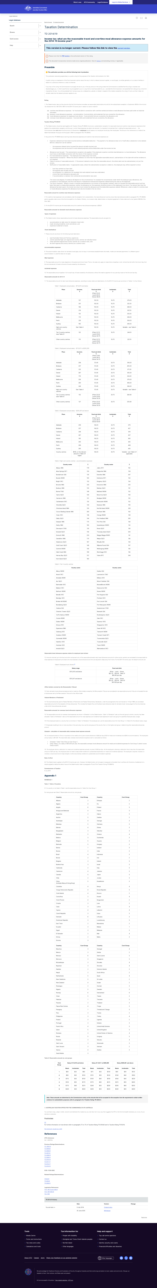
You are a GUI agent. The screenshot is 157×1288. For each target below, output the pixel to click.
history (99, 61)
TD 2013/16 (47, 1166)
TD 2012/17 (47, 1164)
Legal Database (102, 2)
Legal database (14, 20)
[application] (25, 35)
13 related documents (58, 22)
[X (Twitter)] (126, 1258)
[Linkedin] (131, 1258)
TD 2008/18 (47, 1155)
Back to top (144, 1217)
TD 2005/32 (47, 1148)
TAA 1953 (47, 1194)
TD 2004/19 (47, 1146)
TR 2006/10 (47, 1183)
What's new (77, 2)
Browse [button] (15, 34)
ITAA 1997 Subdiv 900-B (51, 1189)
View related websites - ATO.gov (64, 1280)
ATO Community (89, 2)
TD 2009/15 (47, 1157)
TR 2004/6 (47, 1181)
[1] (74, 664)
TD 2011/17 (47, 1162)
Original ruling (108, 1207)
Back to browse (48, 22)
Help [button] (14, 47)
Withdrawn (107, 1210)
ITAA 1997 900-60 (49, 1192)
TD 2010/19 (47, 1159)
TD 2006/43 (47, 1151)
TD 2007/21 (47, 1153)
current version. (124, 48)
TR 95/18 (46, 1179)
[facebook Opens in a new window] (121, 1258)
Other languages (107, 1258)
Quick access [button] (17, 40)
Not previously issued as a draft (53, 1129)
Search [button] (15, 27)
